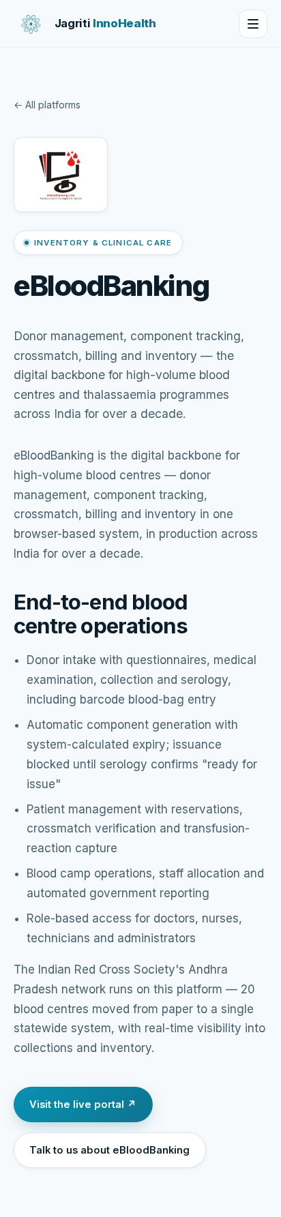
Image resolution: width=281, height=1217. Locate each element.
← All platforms (47, 104)
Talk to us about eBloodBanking (109, 1150)
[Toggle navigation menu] (253, 24)
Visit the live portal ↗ (82, 1104)
